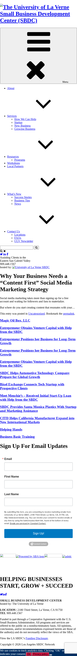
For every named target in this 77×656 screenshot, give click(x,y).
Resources (13, 156)
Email (8, 458)
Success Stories (23, 197)
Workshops (13, 163)
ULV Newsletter (23, 241)
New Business (22, 125)
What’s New (14, 194)
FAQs (17, 237)
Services (12, 115)
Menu (65, 82)
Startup (18, 122)
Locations (19, 234)
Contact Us (13, 231)
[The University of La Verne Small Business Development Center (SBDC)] (38, 20)
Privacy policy (40, 654)
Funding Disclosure (37, 638)
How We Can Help (25, 119)
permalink (68, 313)
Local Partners (15, 166)
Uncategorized (36, 313)
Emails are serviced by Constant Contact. (28, 523)
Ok (28, 654)
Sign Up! (38, 533)
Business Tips (22, 200)
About (10, 88)
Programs (19, 159)
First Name (11, 476)
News (17, 203)
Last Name (11, 494)
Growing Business (24, 128)
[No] (50, 654)
